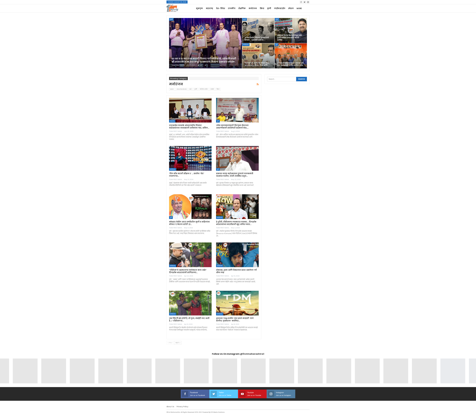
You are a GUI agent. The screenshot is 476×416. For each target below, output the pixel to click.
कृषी (269, 8)
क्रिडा (262, 8)
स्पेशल (291, 8)
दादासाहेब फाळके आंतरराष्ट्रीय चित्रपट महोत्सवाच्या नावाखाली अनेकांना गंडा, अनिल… (189, 126)
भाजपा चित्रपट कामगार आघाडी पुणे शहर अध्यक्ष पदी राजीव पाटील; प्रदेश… (290, 64)
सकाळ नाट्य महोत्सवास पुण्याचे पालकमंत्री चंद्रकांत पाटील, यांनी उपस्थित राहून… (234, 174)
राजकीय (231, 8)
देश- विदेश (220, 8)
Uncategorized (182, 89)
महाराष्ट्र (209, 8)
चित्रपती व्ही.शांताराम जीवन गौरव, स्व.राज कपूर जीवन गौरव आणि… (257, 64)
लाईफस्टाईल (279, 8)
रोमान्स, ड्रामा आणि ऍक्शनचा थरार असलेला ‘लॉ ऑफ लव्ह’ (236, 271)
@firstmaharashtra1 (252, 353)
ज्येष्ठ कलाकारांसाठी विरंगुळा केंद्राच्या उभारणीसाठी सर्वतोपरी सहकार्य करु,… (232, 126)
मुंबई (171, 19)
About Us (170, 406)
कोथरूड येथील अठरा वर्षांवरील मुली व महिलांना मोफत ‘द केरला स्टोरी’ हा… (189, 223)
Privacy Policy (182, 406)
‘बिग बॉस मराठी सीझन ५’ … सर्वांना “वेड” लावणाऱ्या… (186, 174)
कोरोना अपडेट (204, 89)
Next (177, 343)
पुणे (277, 45)
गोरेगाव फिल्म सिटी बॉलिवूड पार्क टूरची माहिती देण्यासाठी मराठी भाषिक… (289, 37)
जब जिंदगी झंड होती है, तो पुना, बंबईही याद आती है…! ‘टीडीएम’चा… (189, 319)
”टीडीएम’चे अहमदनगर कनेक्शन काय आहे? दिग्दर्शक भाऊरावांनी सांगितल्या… (187, 271)
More (299, 8)
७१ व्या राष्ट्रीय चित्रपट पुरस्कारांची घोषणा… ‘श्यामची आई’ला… (257, 38)
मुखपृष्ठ (199, 8)
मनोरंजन (253, 8)
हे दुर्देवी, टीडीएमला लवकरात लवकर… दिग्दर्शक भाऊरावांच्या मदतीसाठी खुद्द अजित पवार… (236, 223)
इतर (190, 89)
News (172, 89)
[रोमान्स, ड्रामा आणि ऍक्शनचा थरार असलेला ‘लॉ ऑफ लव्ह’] (237, 254)
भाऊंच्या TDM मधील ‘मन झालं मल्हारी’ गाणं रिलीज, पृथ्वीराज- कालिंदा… (235, 319)
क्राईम (212, 89)
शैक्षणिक (242, 8)
